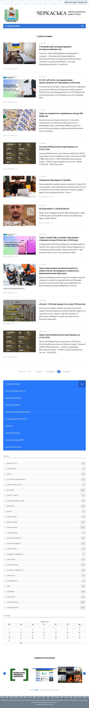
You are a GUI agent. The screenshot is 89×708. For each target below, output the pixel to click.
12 (32, 632)
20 (44, 635)
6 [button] (40, 690)
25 (21, 638)
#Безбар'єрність (12, 463)
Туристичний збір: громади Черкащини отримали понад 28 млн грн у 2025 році (58, 238)
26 (32, 638)
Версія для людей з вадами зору (76, 2)
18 (21, 635)
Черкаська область (13, 602)
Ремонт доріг (11, 575)
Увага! (9, 586)
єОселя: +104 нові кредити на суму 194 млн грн (62, 304)
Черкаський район (12, 607)
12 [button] (52, 690)
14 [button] (56, 690)
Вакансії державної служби (15, 501)
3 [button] (34, 690)
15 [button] (58, 690)
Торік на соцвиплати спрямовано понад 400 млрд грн (61, 114)
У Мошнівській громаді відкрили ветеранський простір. (55, 48)
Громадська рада (12, 533)
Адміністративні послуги (14, 484)
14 (55, 632)
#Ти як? (9, 474)
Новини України (12, 549)
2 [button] (32, 690)
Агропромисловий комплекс (16, 479)
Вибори (9, 511)
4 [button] (36, 690)
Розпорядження (12, 581)
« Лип (20, 643)
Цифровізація (11, 597)
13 (44, 632)
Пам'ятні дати (11, 559)
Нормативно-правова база (15, 554)
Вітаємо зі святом (12, 495)
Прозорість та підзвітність (15, 570)
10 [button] (48, 690)
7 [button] (42, 690)
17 (9, 635)
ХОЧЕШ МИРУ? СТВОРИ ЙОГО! (54, 208)
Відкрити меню (13, 26)
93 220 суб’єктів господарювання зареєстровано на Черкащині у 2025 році (59, 81)
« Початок (39, 372)
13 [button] (54, 690)
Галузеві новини (12, 527)
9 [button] (46, 690)
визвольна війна (12, 522)
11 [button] (50, 690)
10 (9, 632)
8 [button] (44, 690)
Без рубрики (42, 43)
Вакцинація (10, 506)
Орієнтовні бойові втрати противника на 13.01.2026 (59, 336)
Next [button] (84, 673)
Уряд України (11, 591)
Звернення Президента (14, 538)
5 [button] (38, 690)
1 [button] (30, 690)
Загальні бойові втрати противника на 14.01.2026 (58, 148)
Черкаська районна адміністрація (11, 14)
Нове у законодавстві (13, 543)
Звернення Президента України (55, 180)
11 (21, 632)
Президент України (12, 565)
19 (32, 635)
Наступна (66, 372)
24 (9, 638)
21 (55, 635)
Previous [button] (4, 673)
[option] (19, 675)
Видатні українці (12, 517)
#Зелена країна (11, 468)
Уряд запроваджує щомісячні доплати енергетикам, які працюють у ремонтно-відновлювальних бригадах (59, 271)
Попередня (50, 372)
